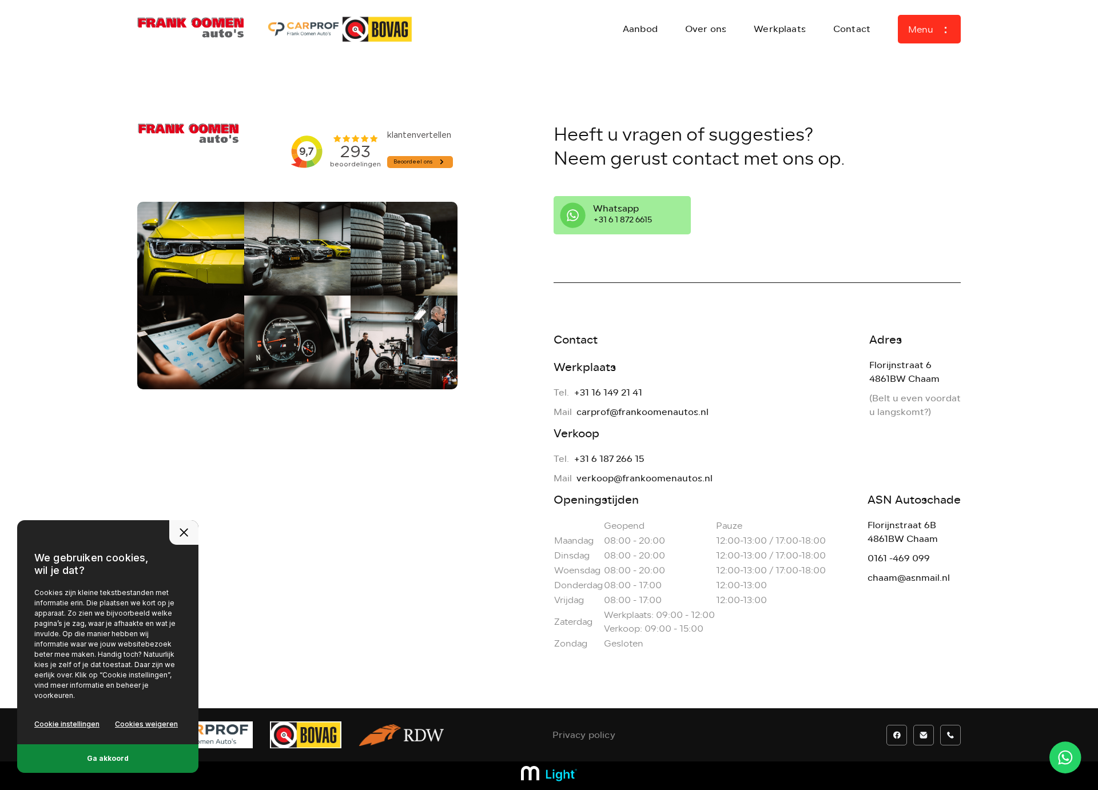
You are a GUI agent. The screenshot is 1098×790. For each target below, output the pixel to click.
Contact (851, 29)
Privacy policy (583, 735)
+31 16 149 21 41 (608, 392)
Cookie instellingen (67, 724)
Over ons (705, 29)
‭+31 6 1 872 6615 (622, 220)
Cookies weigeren (146, 724)
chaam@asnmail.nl (909, 577)
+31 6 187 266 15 (609, 459)
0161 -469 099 (899, 558)
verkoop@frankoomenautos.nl (644, 478)
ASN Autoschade (914, 500)
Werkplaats (780, 29)
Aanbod (640, 29)
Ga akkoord (108, 758)
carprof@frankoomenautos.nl (642, 412)
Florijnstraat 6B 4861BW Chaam (903, 532)
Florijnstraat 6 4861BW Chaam (904, 372)
